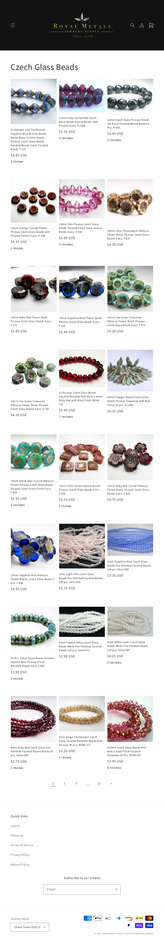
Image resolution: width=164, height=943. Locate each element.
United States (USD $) (27, 927)
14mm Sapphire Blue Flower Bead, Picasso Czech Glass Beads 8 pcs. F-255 (80, 322)
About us (17, 835)
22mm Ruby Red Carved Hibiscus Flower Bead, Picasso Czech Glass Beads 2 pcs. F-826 (128, 489)
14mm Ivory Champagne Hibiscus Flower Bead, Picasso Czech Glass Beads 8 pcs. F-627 (128, 234)
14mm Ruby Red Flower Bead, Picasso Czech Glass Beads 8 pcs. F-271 (31, 321)
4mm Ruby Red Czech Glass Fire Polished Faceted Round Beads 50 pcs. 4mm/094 (32, 751)
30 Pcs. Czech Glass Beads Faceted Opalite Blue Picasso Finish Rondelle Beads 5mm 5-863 (32, 662)
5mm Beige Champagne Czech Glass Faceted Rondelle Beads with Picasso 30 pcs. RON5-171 (80, 741)
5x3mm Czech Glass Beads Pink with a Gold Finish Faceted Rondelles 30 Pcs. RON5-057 (126, 751)
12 (99, 783)
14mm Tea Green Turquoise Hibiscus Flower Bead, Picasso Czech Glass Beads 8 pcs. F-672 (126, 321)
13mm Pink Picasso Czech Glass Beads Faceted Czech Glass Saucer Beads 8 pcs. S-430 (80, 228)
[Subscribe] (115, 889)
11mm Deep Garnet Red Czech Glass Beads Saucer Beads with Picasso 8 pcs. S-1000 (78, 121)
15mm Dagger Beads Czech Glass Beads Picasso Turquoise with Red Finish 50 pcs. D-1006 (128, 401)
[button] (13, 25)
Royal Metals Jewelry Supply (117, 933)
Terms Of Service (22, 845)
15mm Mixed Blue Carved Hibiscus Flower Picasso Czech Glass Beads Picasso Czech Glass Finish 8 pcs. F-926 (32, 486)
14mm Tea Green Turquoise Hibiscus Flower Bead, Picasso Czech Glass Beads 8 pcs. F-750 (30, 405)
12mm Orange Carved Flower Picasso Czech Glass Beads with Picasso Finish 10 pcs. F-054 (30, 232)
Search (15, 826)
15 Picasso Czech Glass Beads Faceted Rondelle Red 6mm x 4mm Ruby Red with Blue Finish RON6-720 (80, 398)
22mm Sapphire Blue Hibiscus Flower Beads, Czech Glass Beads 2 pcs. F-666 (32, 579)
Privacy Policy (20, 855)
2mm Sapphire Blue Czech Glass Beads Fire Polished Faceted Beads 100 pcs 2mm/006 (129, 565)
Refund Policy (20, 864)
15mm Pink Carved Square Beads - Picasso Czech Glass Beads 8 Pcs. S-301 (80, 489)
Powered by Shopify (143, 933)
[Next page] (111, 783)
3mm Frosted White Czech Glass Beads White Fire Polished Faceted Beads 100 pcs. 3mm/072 (80, 646)
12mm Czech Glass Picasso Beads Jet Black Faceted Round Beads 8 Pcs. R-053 (128, 123)
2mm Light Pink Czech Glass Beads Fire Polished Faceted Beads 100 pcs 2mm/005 (80, 578)
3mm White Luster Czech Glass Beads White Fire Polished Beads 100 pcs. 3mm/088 (127, 646)
